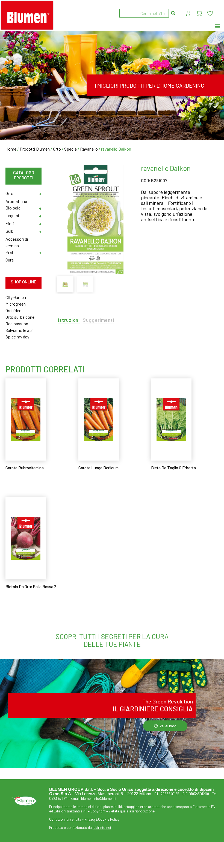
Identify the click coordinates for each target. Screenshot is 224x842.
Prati (9, 252)
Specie (70, 148)
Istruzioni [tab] (69, 320)
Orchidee (13, 310)
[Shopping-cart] (199, 13)
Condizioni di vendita (65, 819)
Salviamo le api (19, 330)
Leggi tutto (21, 481)
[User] (188, 13)
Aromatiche (16, 201)
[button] (217, 26)
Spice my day (17, 336)
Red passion (16, 323)
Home (10, 148)
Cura (9, 259)
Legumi (12, 215)
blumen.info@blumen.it (98, 798)
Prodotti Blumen (35, 148)
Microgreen (15, 303)
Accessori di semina (16, 242)
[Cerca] (173, 13)
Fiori (9, 223)
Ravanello (89, 148)
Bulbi (9, 231)
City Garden (15, 297)
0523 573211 (58, 798)
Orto (57, 148)
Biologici (13, 207)
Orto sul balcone (19, 317)
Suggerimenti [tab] (98, 320)
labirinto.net (102, 827)
